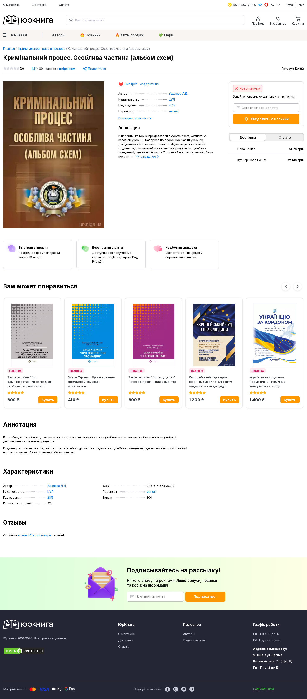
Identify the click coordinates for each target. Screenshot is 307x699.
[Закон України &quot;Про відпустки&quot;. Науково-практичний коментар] (153, 335)
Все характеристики (133, 118)
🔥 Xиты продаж (129, 35)
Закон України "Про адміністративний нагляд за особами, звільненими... (29, 382)
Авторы (58, 35)
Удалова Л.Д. (178, 93)
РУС (290, 5)
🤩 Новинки (90, 35)
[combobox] (155, 20)
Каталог (19, 35)
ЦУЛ (172, 99)
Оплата (64, 4)
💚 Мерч (166, 35)
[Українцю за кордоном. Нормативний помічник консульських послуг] (275, 335)
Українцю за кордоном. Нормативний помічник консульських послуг (267, 382)
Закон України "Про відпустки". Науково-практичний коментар (152, 379)
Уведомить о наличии (270, 119)
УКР (301, 5)
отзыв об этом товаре (34, 535)
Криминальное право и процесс (41, 48)
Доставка (39, 4)
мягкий (174, 111)
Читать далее (146, 156)
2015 (172, 105)
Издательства (194, 640)
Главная (9, 48)
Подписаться (205, 597)
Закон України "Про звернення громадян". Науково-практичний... (91, 382)
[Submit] (70, 20)
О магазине (11, 4)
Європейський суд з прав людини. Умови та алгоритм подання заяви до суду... (210, 382)
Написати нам (263, 689)
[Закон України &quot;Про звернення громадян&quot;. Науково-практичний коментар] (93, 335)
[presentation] (286, 286)
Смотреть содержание (141, 84)
